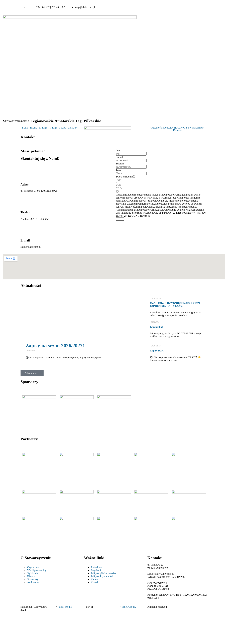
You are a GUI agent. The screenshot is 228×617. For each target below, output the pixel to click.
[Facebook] (167, 7)
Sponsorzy (168, 127)
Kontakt (177, 130)
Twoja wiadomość (125, 176)
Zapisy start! (157, 350)
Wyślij (120, 219)
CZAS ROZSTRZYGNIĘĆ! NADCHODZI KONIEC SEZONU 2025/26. (175, 304)
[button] (26, 127)
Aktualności (156, 127)
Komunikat (156, 327)
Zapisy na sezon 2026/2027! (55, 345)
